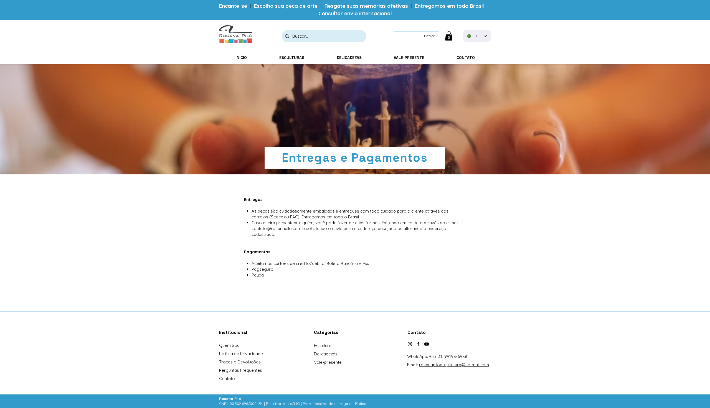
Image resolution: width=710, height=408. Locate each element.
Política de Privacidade (241, 353)
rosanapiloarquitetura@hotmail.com (454, 364)
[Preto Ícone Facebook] (418, 344)
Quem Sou (229, 345)
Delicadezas (326, 354)
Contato (227, 378)
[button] (449, 35)
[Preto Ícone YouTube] (426, 344)
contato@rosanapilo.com (276, 228)
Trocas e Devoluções (240, 362)
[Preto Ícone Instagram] (410, 344)
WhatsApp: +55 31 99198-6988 (437, 356)
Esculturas (324, 345)
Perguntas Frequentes (240, 370)
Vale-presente (328, 362)
